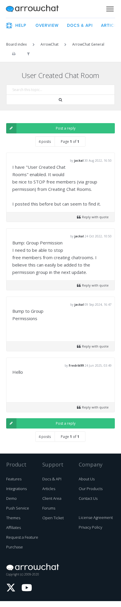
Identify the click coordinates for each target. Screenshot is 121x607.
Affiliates (13, 527)
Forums (48, 508)
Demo (11, 498)
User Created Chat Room (60, 75)
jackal (78, 160)
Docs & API (51, 479)
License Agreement (96, 517)
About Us (87, 479)
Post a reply (65, 128)
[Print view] (13, 54)
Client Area (51, 498)
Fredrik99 (76, 365)
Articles (48, 488)
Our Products (90, 488)
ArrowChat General (88, 44)
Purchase (14, 547)
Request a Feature (22, 537)
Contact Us (88, 498)
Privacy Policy (90, 527)
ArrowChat (36, 9)
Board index (16, 44)
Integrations (16, 488)
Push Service (17, 508)
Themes (13, 517)
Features (13, 479)
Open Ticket (53, 517)
